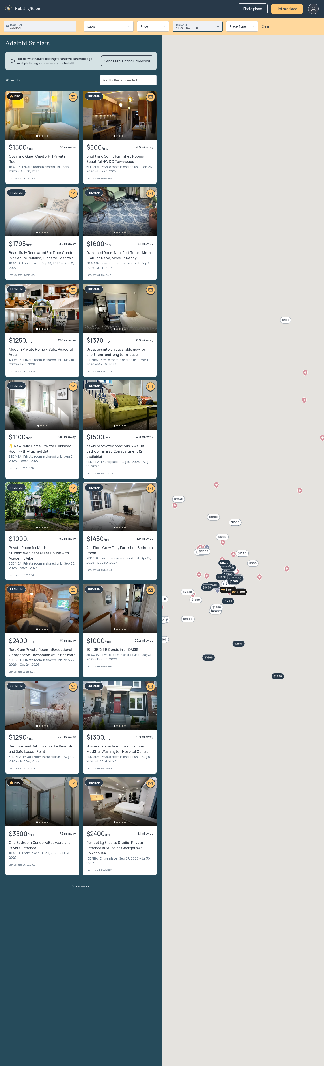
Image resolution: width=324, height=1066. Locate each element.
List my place (287, 8)
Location (16, 25)
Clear (265, 26)
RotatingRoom (28, 9)
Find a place (252, 8)
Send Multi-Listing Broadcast (127, 61)
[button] (222, 542)
